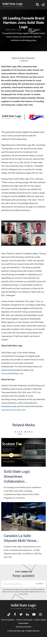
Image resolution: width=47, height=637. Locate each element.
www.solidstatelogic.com (12, 373)
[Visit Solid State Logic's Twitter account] (21, 614)
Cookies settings (40, 620)
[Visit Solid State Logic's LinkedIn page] (27, 614)
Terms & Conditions (8, 620)
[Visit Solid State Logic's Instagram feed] (40, 614)
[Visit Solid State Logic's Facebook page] (15, 614)
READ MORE (24, 432)
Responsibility (23, 623)
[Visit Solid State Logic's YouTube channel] (34, 614)
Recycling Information (23, 627)
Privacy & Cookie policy (24, 620)
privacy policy (23, 594)
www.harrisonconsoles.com (13, 410)
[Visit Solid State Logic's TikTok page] (9, 614)
